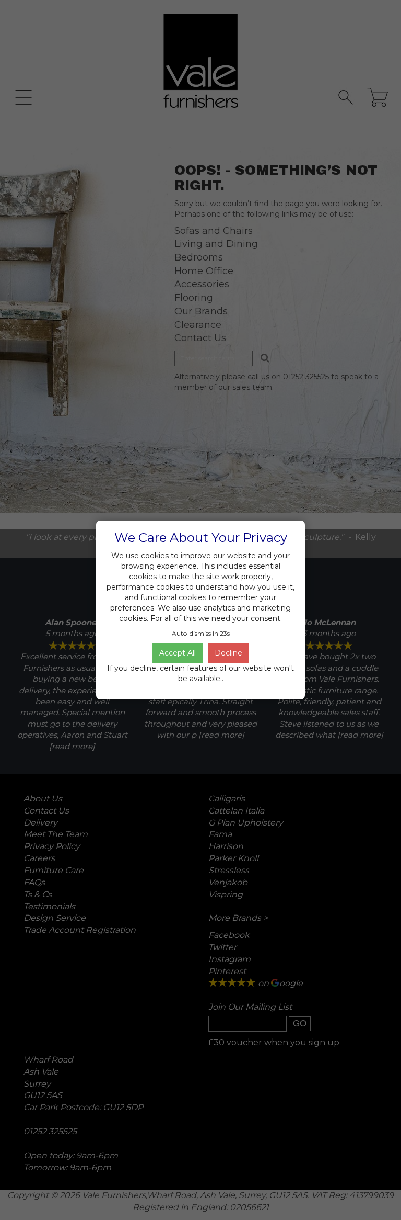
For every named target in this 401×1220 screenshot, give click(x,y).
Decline (228, 653)
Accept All (177, 653)
